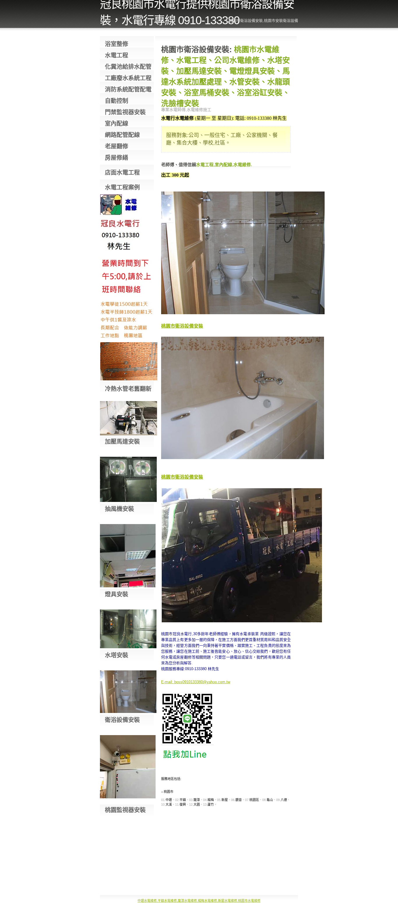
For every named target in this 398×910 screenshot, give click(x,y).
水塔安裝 (116, 655)
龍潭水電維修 (187, 900)
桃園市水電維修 (249, 900)
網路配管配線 (122, 135)
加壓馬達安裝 (122, 441)
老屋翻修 (116, 146)
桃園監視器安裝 (125, 810)
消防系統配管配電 (128, 89)
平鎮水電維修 (167, 900)
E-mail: (167, 682)
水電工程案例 (122, 187)
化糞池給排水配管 (128, 67)
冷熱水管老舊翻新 (128, 389)
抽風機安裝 (119, 509)
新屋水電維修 (227, 900)
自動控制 (116, 101)
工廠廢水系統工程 (128, 78)
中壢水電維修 (147, 900)
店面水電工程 (122, 172)
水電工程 (116, 55)
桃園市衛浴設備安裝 (182, 326)
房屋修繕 (116, 157)
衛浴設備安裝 (122, 720)
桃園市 (168, 791)
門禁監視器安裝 (125, 112)
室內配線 (116, 123)
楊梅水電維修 (207, 900)
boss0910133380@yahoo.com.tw (202, 682)
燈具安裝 (116, 594)
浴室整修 (116, 44)
